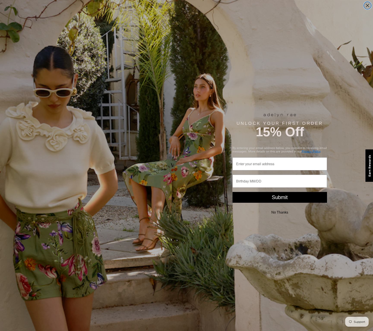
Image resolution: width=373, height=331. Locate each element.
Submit (280, 197)
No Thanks (279, 212)
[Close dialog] (367, 5)
